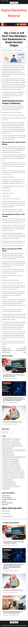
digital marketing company (8, 450)
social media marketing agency (9, 481)
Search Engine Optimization (8, 472)
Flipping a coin (19, 148)
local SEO (12, 466)
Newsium (18, 625)
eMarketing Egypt (14, 459)
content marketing (6, 443)
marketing (17, 466)
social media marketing (7, 479)
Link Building (5, 466)
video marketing (6, 488)
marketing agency (6, 468)
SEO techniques (13, 477)
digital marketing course (20, 450)
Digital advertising (16, 443)
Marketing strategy (7, 470)
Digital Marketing (13, 30)
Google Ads (5, 461)
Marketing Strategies (16, 468)
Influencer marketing (13, 461)
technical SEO (16, 486)
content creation (15, 441)
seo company (5, 475)
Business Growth (6, 441)
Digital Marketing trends (20, 457)
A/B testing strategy (8, 341)
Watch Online (23, 24)
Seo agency (21, 472)
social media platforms (7, 486)
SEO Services (12, 475)
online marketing (16, 470)
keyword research (6, 463)
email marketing (6, 459)
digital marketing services (8, 452)
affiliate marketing (6, 438)
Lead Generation (15, 463)
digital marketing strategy (8, 457)
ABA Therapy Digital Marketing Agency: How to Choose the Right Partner (13, 612)
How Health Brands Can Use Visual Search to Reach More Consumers (14, 375)
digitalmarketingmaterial (8, 50)
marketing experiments (14, 342)
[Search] (15, 24)
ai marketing (17, 438)
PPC (22, 470)
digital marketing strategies (8, 454)
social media (21, 477)
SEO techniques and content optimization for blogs (20, 349)
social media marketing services (9, 484)
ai (12, 438)
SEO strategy (5, 477)
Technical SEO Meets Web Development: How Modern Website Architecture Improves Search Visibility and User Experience (14, 399)
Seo (16, 472)
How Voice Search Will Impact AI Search (12, 422)
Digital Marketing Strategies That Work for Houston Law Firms (7, 349)
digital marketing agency (8, 447)
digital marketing (6, 445)
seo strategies (20, 475)
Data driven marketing (17, 341)
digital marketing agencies (16, 445)
